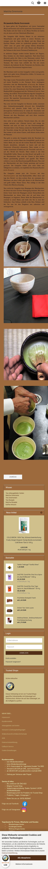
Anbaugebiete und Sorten (10, 725)
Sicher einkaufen (11, 678)
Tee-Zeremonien (11, 498)
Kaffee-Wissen (11, 505)
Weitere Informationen (24, 864)
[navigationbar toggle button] (45, 3)
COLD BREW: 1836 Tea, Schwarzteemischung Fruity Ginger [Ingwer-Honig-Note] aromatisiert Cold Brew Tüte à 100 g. (24, 539)
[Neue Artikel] (41, 512)
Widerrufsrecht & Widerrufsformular (14, 734)
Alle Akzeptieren (24, 858)
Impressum (6, 717)
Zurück (12, 477)
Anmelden (24, 653)
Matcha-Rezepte (11, 502)
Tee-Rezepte (10, 500)
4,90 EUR (24, 547)
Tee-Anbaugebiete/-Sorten (15, 493)
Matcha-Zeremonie (12, 495)
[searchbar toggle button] (33, 3)
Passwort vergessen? (13, 662)
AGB (3, 738)
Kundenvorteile (7, 721)
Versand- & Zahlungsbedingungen (13, 730)
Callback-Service (8, 746)
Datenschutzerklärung (9, 853)
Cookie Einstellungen (9, 750)
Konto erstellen (11, 658)
